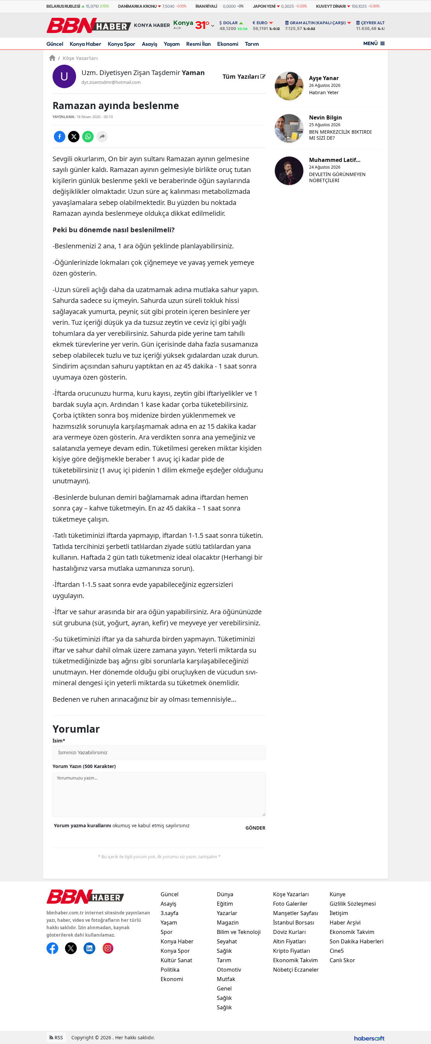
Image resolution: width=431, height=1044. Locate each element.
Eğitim (225, 903)
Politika (170, 969)
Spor (167, 932)
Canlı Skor (342, 960)
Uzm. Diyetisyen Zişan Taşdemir (143, 72)
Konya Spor (121, 43)
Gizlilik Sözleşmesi (353, 903)
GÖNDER (255, 828)
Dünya (225, 894)
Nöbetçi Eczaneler (296, 969)
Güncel (54, 43)
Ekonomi (227, 43)
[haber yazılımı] (369, 1037)
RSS (58, 1037)
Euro (262, 23)
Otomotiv (229, 969)
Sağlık (224, 950)
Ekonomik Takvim (295, 960)
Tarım (252, 43)
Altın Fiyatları (289, 941)
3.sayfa (169, 913)
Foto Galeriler (290, 903)
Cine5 (337, 950)
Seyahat (227, 941)
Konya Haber (85, 43)
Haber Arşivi (345, 922)
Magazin (228, 922)
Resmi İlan (198, 43)
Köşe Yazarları (78, 58)
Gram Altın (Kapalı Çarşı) (318, 23)
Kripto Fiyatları (291, 950)
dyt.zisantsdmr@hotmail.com (111, 82)
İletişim (339, 913)
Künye (337, 894)
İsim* (59, 740)
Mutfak (226, 979)
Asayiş (149, 43)
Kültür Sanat (176, 960)
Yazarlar (227, 913)
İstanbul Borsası (293, 922)
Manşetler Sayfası (295, 913)
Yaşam (172, 43)
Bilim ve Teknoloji (239, 932)
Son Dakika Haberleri (357, 941)
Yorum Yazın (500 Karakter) (84, 766)
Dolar (230, 23)
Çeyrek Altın (375, 23)
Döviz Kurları (289, 932)
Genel (224, 988)
